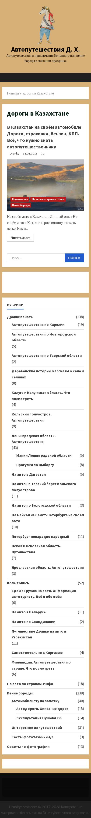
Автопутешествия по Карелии (38, 324)
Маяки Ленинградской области (43, 455)
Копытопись (20, 199)
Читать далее (22, 238)
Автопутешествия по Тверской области (47, 355)
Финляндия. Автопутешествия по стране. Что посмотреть (41, 665)
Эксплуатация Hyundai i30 (38, 718)
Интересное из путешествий (37, 727)
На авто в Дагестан (29, 474)
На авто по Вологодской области (41, 505)
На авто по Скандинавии (33, 621)
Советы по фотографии (28, 746)
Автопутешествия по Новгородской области (44, 337)
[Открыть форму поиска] (82, 77)
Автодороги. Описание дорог (42, 708)
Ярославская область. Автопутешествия (48, 567)
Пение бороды (21, 205)
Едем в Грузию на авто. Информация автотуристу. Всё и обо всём (44, 593)
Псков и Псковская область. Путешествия (36, 548)
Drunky (14, 153)
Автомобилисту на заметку (35, 700)
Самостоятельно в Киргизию (37, 652)
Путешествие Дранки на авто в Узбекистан (39, 634)
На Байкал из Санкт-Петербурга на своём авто (48, 518)
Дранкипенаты (20, 316)
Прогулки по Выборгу (35, 464)
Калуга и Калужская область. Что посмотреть (41, 395)
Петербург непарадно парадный (40, 536)
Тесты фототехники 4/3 (32, 737)
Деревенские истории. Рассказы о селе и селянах (48, 374)
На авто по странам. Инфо (48, 199)
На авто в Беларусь (29, 612)
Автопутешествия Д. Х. (45, 49)
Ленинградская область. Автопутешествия (34, 438)
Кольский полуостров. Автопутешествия (32, 417)
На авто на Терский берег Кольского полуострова (44, 486)
